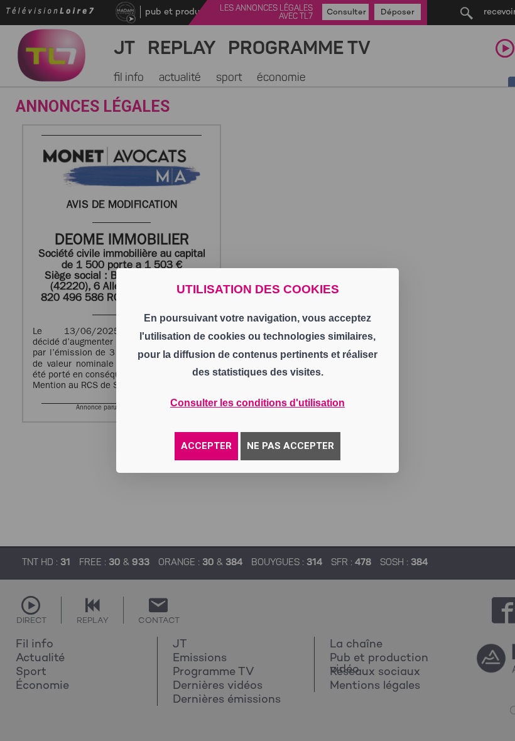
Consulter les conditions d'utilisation (257, 403)
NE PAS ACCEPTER (290, 446)
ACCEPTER (206, 446)
